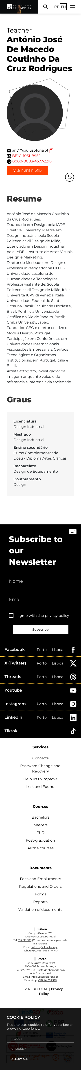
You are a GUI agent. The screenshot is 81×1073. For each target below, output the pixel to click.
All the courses (40, 848)
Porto (42, 650)
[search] (45, 6)
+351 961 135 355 (47, 980)
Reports (40, 902)
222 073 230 (28, 970)
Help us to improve (40, 779)
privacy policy (57, 615)
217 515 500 (24, 940)
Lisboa (57, 650)
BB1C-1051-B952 (26, 156)
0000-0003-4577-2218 (32, 161)
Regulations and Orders (40, 886)
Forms (40, 894)
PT (56, 7)
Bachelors (40, 817)
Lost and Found (40, 786)
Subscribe (40, 629)
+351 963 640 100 (47, 950)
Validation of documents (40, 909)
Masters (40, 825)
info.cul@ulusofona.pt (44, 947)
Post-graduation (40, 840)
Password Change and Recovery (40, 768)
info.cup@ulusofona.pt (44, 976)
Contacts (40, 758)
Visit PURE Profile (27, 171)
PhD (40, 833)
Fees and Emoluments (40, 879)
